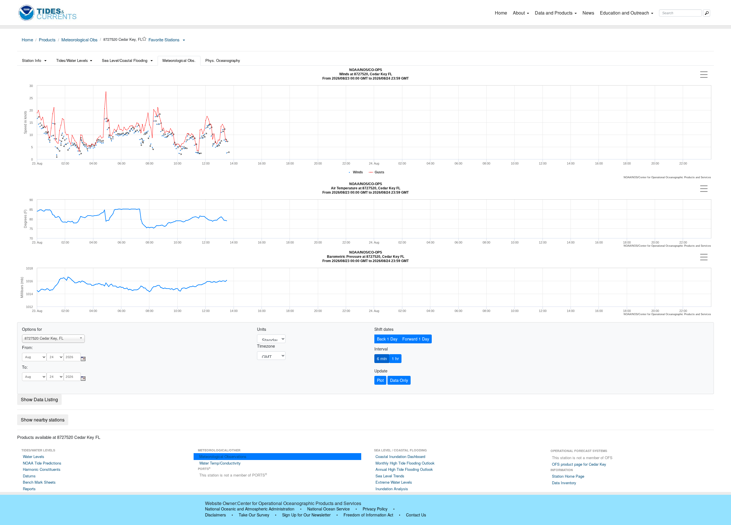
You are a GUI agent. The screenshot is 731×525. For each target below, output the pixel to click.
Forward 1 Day (415, 339)
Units (261, 329)
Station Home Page (568, 476)
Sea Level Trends (389, 476)
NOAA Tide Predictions (42, 463)
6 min (382, 358)
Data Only (399, 380)
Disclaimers (215, 515)
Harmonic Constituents (42, 469)
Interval (381, 349)
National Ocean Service (328, 509)
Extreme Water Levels (393, 482)
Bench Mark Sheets (39, 482)
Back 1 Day (387, 339)
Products (47, 39)
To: (25, 367)
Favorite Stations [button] (164, 39)
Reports (29, 488)
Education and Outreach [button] (624, 12)
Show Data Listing (39, 399)
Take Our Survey (254, 515)
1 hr (395, 358)
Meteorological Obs (79, 39)
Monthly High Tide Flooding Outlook (405, 463)
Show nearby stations (43, 419)
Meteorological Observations (222, 456)
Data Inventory (564, 482)
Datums (29, 476)
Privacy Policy (375, 509)
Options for (32, 329)
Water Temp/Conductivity (220, 463)
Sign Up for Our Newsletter (306, 515)
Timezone (266, 346)
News (588, 12)
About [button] (519, 12)
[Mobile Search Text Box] (706, 13)
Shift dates (383, 329)
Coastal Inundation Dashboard (400, 456)
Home (502, 12)
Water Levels (33, 456)
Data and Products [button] (554, 12)
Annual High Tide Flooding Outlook (404, 469)
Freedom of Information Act (368, 515)
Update (380, 371)
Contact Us (416, 515)
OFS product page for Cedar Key (579, 464)
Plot (380, 380)
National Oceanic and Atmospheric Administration (249, 509)
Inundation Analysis (391, 488)
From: (27, 347)
